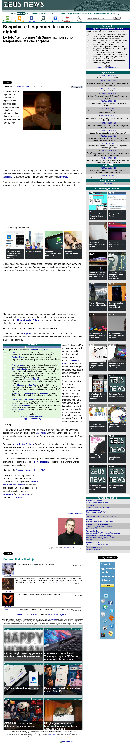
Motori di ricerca (92, 542)
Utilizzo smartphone (93, 549)
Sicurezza (45, 13)
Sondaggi (83, 13)
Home (13, 13)
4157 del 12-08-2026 (108, 108)
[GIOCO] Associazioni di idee (97, 503)
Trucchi (53, 13)
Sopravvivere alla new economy (98, 536)
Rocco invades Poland (28, 320)
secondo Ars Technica (23, 444)
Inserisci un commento (28, 614)
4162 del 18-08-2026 (108, 81)
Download (100, 13)
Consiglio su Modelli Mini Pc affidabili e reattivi (103, 533)
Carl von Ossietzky (19, 369)
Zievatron (8, 575)
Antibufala (92, 13)
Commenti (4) (77, 87)
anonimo (25, 494)
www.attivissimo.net (69, 547)
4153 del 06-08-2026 (108, 136)
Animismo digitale (33, 251)
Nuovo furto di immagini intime (71, 252)
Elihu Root (16, 353)
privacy (69, 733)
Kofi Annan (16, 399)
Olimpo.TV (90, 505)
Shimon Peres (29, 393)
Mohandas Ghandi (31, 379)
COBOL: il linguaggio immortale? (98, 507)
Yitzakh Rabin (42, 393)
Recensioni (30, 13)
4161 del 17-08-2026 (108, 88)
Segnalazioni (73, 13)
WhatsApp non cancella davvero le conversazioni (53, 253)
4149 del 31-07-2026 (108, 168)
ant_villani (8, 606)
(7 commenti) (37, 629)
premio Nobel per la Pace (41, 350)
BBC (43, 470)
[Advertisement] (22, 62)
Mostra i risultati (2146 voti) (32, 416)
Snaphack (41, 433)
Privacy (89, 520)
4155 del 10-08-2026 (108, 123)
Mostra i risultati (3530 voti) (107, 68)
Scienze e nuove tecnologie (97, 524)
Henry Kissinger (18, 385)
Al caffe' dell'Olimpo (94, 501)
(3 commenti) (37, 699)
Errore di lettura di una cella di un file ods (101, 517)
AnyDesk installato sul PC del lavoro (99, 522)
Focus (37, 13)
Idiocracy (63, 177)
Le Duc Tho (31, 385)
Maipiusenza (62, 13)
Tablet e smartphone (94, 547)
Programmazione (93, 515)
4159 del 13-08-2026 (108, 101)
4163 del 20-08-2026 (108, 75)
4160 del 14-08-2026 (108, 94)
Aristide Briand (18, 357)
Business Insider (24, 470)
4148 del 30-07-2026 (108, 175)
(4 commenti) (76, 664)
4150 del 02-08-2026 (108, 158)
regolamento (53, 619)
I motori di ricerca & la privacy (97, 544)
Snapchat (27, 334)
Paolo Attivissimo (75, 514)
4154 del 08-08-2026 (108, 130)
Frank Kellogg (17, 365)
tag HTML (7, 177)
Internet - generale (93, 510)
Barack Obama (18, 409)
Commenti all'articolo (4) (19, 559)
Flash (113, 13)
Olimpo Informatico (107, 498)
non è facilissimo (42, 462)
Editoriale (21, 13)
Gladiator (8, 591)
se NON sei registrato (58, 614)
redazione (52, 734)
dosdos (8, 609)
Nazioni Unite (30, 399)
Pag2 (118, 13)
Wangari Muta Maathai (21, 405)
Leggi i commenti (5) (32, 419)
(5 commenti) (76, 629)
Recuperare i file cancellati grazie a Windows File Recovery (14, 254)
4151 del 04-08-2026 (108, 151)
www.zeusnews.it (24, 87)
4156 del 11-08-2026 (108, 116)
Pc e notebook (91, 531)
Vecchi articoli (107, 183)
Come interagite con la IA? (96, 512)
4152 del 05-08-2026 (108, 143)
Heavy (36, 470)
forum (42, 736)
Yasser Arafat (17, 393)
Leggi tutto (52, 582)
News (107, 13)
